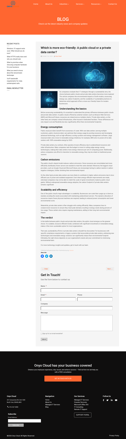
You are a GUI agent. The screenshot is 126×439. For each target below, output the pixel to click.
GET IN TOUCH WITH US (63, 378)
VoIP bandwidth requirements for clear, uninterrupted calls (14, 81)
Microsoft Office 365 (81, 405)
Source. (71, 250)
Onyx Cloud (58, 56)
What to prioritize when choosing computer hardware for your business (17, 64)
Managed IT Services (52, 405)
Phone (79, 295)
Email (43, 295)
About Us (48, 4)
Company (44, 304)
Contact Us (112, 4)
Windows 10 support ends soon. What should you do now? (16, 51)
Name (44, 286)
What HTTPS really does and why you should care (17, 58)
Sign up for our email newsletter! (53, 333)
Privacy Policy (114, 436)
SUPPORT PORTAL (82, 415)
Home (35, 4)
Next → (110, 269)
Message (44, 313)
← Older (45, 269)
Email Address (13, 417)
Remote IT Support (80, 409)
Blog (46, 407)
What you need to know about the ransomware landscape (15, 73)
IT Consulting (78, 407)
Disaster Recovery (80, 402)
